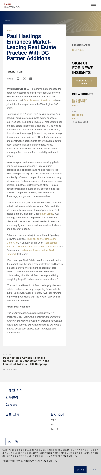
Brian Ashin (30, 100)
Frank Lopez (46, 213)
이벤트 (53, 419)
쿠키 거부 (93, 469)
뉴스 (52, 424)
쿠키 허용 (80, 469)
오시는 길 (54, 429)
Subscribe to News (84, 82)
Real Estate (78, 50)
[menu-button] (93, 5)
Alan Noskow (48, 100)
